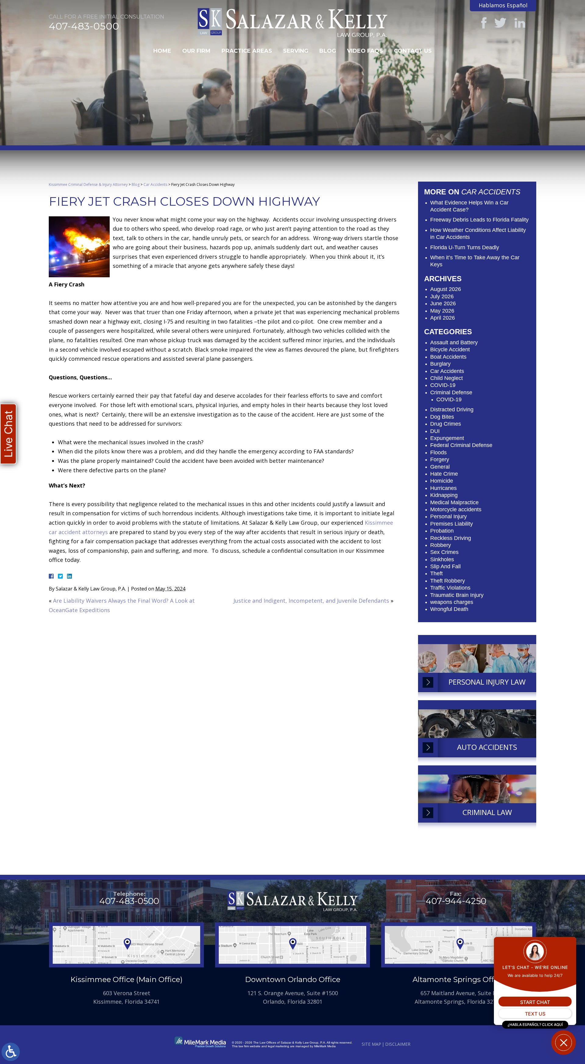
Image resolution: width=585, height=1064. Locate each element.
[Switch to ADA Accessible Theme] (11, 1052)
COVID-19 (443, 385)
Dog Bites (442, 417)
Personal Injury (448, 516)
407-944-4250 (456, 901)
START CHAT (535, 1002)
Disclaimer (397, 1044)
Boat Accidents (448, 357)
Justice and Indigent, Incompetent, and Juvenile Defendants (311, 600)
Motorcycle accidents (455, 509)
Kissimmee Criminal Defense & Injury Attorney (88, 184)
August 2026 (445, 289)
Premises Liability (451, 524)
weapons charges (451, 602)
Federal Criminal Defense (461, 445)
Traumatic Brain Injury (457, 595)
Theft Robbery (447, 581)
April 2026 (442, 318)
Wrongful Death (449, 609)
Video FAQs (365, 51)
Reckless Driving (450, 538)
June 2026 (443, 303)
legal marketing (278, 1046)
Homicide (441, 481)
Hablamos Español (503, 5)
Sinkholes (442, 559)
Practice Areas (247, 51)
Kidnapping (444, 495)
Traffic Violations (450, 588)
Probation (442, 531)
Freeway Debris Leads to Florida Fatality (479, 220)
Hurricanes (443, 488)
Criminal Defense (451, 392)
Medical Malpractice (454, 502)
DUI (435, 431)
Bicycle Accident (450, 349)
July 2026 (442, 296)
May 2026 (442, 311)
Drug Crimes (445, 424)
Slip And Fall (445, 566)
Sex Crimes (444, 552)
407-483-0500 (84, 26)
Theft (436, 573)
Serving (295, 51)
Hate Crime (444, 474)
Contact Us (413, 51)
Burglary (440, 364)
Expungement (447, 438)
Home (162, 51)
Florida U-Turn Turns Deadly (464, 247)
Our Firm (196, 51)
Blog (327, 51)
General (440, 467)
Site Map (371, 1044)
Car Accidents (155, 184)
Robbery (440, 545)
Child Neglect (446, 378)
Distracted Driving (451, 409)
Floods (438, 452)
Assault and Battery (454, 342)
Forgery (439, 459)
